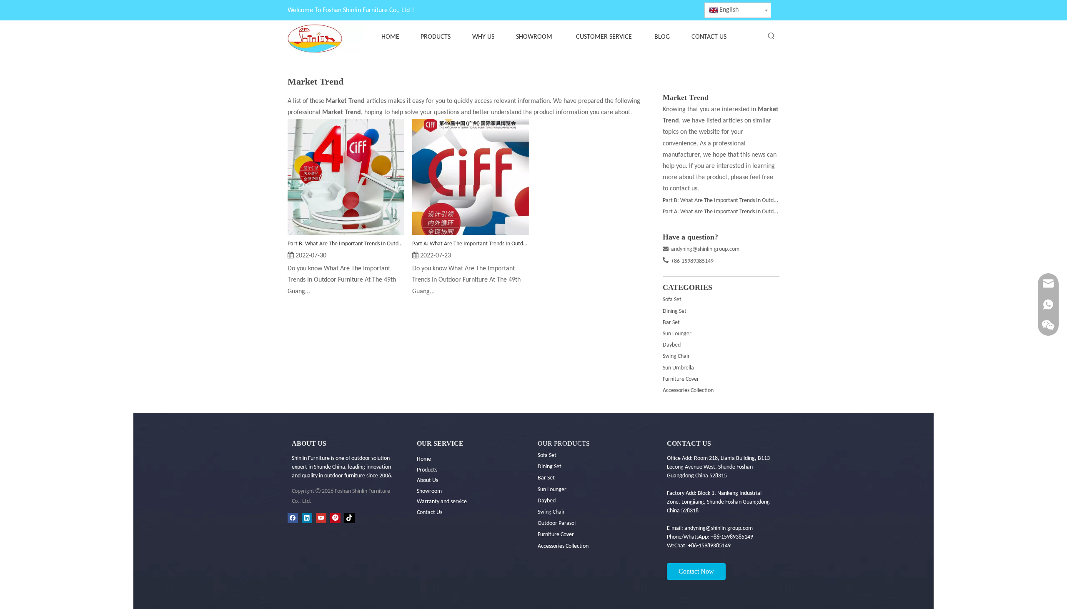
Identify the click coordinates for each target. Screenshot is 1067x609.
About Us (427, 480)
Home (424, 459)
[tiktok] (349, 518)
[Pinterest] (335, 518)
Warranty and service (442, 502)
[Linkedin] (307, 518)
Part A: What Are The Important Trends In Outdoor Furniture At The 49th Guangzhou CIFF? (470, 244)
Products (427, 470)
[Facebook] (293, 518)
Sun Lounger (677, 334)
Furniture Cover (681, 379)
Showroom (429, 491)
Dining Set (674, 311)
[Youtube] (321, 518)
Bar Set (671, 322)
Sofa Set (672, 300)
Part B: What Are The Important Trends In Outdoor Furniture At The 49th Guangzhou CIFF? (346, 244)
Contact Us (429, 512)
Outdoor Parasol (557, 523)
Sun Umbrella (678, 368)
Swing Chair (676, 356)
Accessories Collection (688, 390)
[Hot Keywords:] (771, 36)
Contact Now (696, 571)
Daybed (672, 345)
